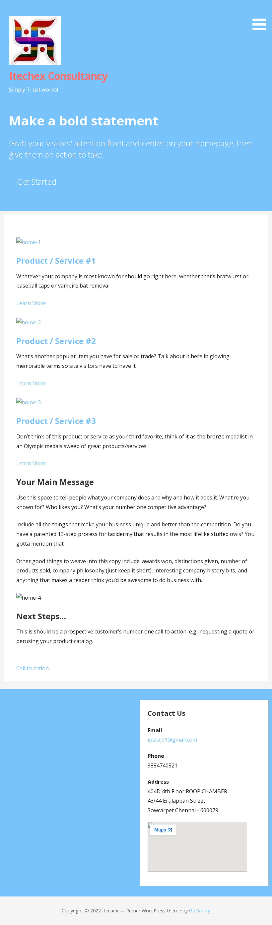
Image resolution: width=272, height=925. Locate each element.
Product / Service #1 (56, 260)
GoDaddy (199, 910)
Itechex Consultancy (58, 76)
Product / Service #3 (56, 420)
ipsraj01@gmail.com (172, 739)
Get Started (36, 181)
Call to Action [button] (32, 668)
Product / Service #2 (56, 340)
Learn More (31, 303)
